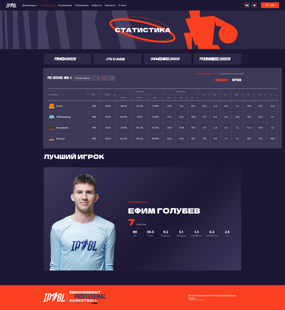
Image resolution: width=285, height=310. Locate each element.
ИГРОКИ (236, 80)
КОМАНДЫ (221, 80)
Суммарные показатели (231, 73)
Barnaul (60, 138)
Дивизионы (29, 5)
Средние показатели (206, 73)
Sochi (59, 106)
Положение (82, 5)
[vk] (247, 5)
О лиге (122, 5)
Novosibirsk (62, 127)
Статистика (48, 5)
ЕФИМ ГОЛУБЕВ (164, 210)
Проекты (110, 5)
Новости (97, 5)
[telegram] (254, 5)
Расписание (65, 5)
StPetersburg (63, 117)
